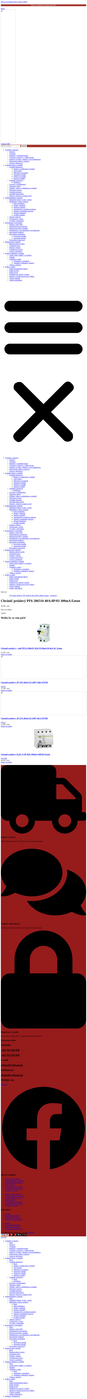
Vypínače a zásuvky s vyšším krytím (21, 157)
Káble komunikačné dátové (18, 269)
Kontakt (8, 1214)
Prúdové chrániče (19, 207)
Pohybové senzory (15, 190)
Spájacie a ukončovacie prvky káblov (21, 276)
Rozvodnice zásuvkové (17, 240)
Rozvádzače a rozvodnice (13, 223)
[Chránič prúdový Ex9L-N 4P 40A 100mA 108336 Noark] (43, 750)
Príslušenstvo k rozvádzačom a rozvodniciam (24, 230)
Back (11, 1243)
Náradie (12, 257)
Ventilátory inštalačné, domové (24, 263)
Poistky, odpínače (19, 205)
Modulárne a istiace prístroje (18, 202)
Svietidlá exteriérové (16, 180)
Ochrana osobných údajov (14, 1219)
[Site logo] (8, 142)
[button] (43, 369)
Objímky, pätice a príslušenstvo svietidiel (23, 188)
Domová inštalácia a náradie (14, 253)
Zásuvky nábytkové (16, 163)
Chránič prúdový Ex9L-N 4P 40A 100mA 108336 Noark (25, 754)
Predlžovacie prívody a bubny (19, 274)
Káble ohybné (14, 271)
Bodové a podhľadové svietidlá (24, 169)
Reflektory (17, 182)
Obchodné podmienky (12, 1216)
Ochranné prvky (14, 246)
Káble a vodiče (10, 267)
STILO (3, 687)
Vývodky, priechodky (16, 221)
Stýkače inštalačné (20, 213)
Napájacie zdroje (15, 186)
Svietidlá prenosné (15, 192)
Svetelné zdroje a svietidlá (13, 165)
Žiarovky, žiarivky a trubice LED (20, 196)
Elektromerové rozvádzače (18, 226)
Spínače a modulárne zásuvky (24, 211)
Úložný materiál (14, 278)
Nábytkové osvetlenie (21, 173)
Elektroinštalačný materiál (13, 198)
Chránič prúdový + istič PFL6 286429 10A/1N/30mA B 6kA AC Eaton (31, 648)
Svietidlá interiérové (16, 167)
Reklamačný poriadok (12, 1218)
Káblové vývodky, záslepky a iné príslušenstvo (25, 159)
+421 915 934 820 (10, 1050)
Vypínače (12, 154)
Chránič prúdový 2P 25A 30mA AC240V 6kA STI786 (24, 718)
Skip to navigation (7, 2)
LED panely (18, 171)
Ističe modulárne (19, 203)
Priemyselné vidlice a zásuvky (19, 161)
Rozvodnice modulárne (17, 234)
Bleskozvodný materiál (12, 242)
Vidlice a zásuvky (15, 265)
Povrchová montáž (20, 236)
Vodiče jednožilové (15, 280)
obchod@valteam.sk (12, 1065)
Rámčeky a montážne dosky (18, 155)
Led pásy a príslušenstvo (17, 184)
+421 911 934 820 (10, 1055)
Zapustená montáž (20, 238)
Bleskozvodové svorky (17, 244)
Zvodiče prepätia (19, 215)
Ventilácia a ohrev (15, 259)
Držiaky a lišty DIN (16, 225)
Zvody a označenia (15, 251)
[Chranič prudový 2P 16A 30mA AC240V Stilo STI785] (43, 678)
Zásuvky (12, 152)
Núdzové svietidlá (20, 177)
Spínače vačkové (15, 217)
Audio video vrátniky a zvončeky (20, 255)
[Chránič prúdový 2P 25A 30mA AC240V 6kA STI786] (43, 714)
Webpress (31, 1232)
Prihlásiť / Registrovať (12, 1396)
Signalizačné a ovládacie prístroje (25, 209)
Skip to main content (20, 2)
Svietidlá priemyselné (16, 194)
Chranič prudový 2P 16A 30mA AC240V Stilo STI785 (24, 682)
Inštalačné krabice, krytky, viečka (20, 200)
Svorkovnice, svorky (16, 219)
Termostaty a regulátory (21, 261)
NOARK (4, 758)
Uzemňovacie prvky (16, 249)
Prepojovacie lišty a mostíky (18, 228)
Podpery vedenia (15, 248)
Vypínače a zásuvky (11, 150)
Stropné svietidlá (19, 178)
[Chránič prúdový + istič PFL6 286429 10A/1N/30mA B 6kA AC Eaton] (43, 644)
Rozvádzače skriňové (16, 232)
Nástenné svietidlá (20, 175)
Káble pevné (13, 273)
